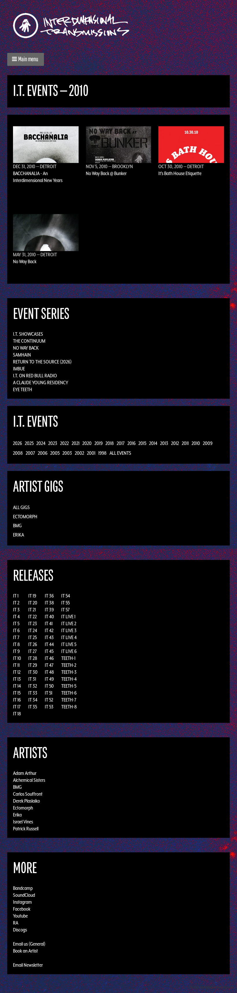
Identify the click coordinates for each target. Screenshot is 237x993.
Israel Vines (23, 822)
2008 (18, 453)
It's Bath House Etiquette (179, 173)
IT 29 (32, 665)
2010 (196, 443)
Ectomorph (25, 516)
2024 (40, 443)
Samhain (22, 355)
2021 (75, 443)
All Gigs (21, 507)
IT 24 (32, 630)
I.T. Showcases (28, 334)
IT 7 (16, 637)
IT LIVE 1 (68, 616)
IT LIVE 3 (69, 630)
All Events (120, 453)
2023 (52, 443)
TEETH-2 (68, 665)
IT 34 (32, 700)
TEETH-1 (68, 658)
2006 (42, 453)
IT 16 (17, 700)
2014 (153, 443)
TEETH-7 (68, 700)
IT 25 (32, 637)
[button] (25, 59)
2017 (121, 443)
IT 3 (16, 609)
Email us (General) (29, 944)
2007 (30, 453)
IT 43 (49, 637)
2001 (91, 453)
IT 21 (32, 609)
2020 (87, 443)
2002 (79, 453)
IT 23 (32, 623)
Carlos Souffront (27, 794)
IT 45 (49, 651)
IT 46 (49, 658)
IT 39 (49, 609)
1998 (102, 453)
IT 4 (16, 616)
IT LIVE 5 (68, 644)
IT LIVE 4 (69, 637)
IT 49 (49, 679)
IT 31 (32, 679)
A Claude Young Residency (40, 382)
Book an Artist (25, 951)
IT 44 (49, 644)
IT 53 (49, 707)
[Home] (74, 25)
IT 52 (49, 700)
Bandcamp (23, 888)
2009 (207, 443)
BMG (17, 525)
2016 (131, 443)
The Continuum (29, 341)
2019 (99, 443)
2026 (17, 443)
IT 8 (16, 644)
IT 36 (49, 596)
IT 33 (32, 693)
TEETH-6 (69, 693)
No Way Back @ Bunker (106, 173)
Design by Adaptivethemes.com (212, 987)
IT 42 (49, 630)
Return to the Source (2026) (42, 362)
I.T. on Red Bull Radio (35, 375)
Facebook (21, 909)
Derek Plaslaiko (26, 801)
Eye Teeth (22, 389)
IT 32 (32, 686)
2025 (29, 443)
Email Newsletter (28, 965)
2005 (55, 453)
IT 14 (17, 686)
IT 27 (32, 651)
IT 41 (49, 623)
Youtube (20, 916)
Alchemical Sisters (29, 780)
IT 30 (33, 672)
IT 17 (17, 707)
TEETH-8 (69, 707)
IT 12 (17, 672)
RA (15, 923)
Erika (18, 535)
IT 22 (32, 616)
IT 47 (49, 665)
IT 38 (49, 603)
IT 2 (16, 603)
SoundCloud (24, 895)
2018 (109, 443)
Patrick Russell (25, 828)
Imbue (19, 369)
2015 (142, 443)
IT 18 (17, 714)
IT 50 (49, 686)
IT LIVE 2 (68, 623)
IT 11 (16, 665)
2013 (164, 443)
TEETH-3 (69, 672)
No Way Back (24, 261)
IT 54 (65, 596)
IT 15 (17, 693)
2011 (185, 443)
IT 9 (16, 651)
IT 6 (16, 630)
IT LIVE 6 (69, 651)
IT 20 (32, 603)
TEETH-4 (69, 679)
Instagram (22, 902)
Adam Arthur (24, 773)
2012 (175, 443)
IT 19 (32, 596)
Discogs (20, 930)
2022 (64, 443)
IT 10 (17, 658)
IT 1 (15, 596)
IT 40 (49, 616)
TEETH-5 (68, 686)
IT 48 (49, 672)
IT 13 (17, 679)
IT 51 (48, 693)
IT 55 (65, 603)
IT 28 (32, 658)
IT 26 (32, 644)
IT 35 (32, 707)
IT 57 (65, 609)
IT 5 (16, 623)
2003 (67, 453)
